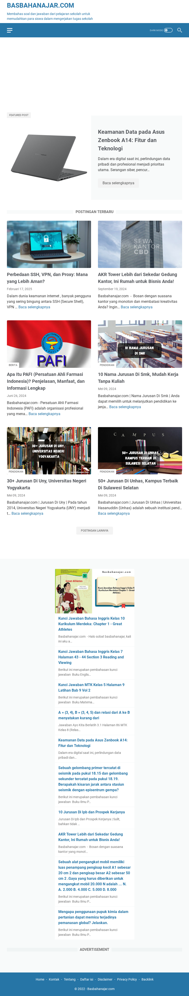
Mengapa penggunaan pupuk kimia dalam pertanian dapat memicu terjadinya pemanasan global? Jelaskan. (93, 917)
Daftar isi (86, 979)
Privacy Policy (127, 979)
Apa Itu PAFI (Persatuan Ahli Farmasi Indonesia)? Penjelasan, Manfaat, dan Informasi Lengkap (46, 381)
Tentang (70, 979)
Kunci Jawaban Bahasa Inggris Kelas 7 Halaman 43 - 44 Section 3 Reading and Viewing (91, 657)
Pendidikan (107, 365)
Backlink (148, 979)
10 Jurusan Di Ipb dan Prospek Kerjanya (91, 812)
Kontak (54, 979)
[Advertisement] (94, 73)
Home (40, 979)
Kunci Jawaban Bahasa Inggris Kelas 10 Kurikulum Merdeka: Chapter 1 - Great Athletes (91, 624)
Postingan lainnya (94, 530)
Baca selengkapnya (121, 183)
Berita (13, 365)
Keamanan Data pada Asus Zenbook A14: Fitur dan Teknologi (131, 140)
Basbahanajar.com (40, 5)
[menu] (12, 30)
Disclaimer (105, 979)
